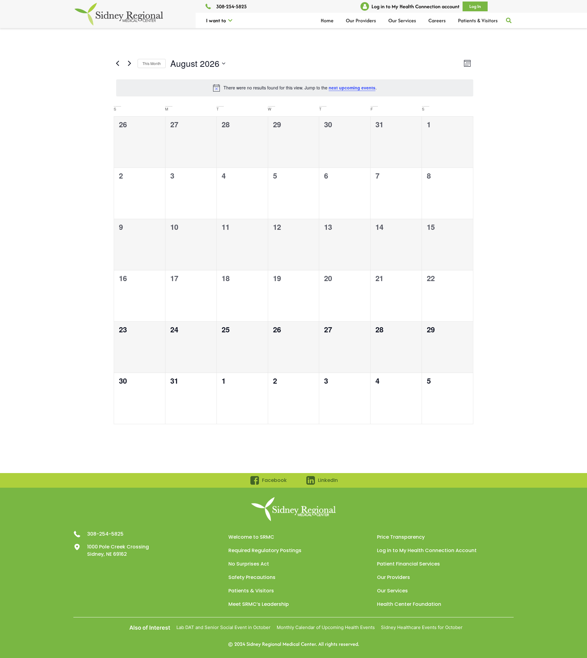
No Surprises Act (248, 563)
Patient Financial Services (408, 563)
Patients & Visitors (478, 20)
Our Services (402, 20)
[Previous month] (117, 63)
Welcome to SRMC (251, 536)
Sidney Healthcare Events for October (422, 627)
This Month (151, 63)
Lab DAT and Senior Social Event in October (223, 627)
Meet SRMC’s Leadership (258, 604)
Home (327, 20)
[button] (230, 20)
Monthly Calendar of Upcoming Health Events (326, 627)
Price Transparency (401, 536)
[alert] (294, 87)
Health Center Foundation (409, 604)
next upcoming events (352, 88)
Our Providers (361, 20)
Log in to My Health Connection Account (427, 550)
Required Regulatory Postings (264, 550)
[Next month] (129, 63)
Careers (437, 20)
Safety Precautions (251, 577)
